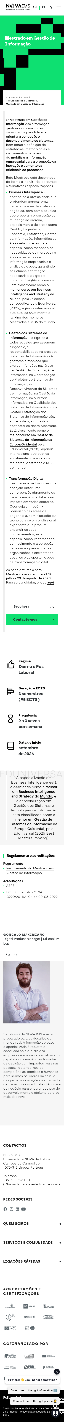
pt (7, 97)
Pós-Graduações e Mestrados (21, 100)
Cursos (24, 97)
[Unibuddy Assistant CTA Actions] (32, 1387)
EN (35, 7)
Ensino (14, 97)
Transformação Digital (26, 479)
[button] (17, 955)
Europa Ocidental (23, 444)
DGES (11, 892)
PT (43, 7)
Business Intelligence (26, 192)
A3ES (10, 886)
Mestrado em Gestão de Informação (25, 103)
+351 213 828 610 (16, 1180)
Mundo (15, 299)
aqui (50, 582)
